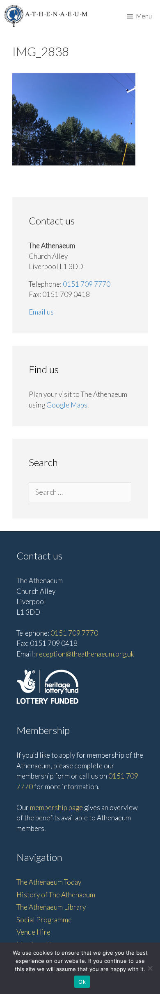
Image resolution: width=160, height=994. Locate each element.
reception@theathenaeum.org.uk (85, 654)
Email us (41, 312)
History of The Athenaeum (55, 894)
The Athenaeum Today (48, 882)
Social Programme (44, 919)
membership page (56, 807)
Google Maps (66, 405)
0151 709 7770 (86, 284)
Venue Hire (33, 932)
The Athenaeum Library (51, 907)
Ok (82, 981)
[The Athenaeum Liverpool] (46, 16)
